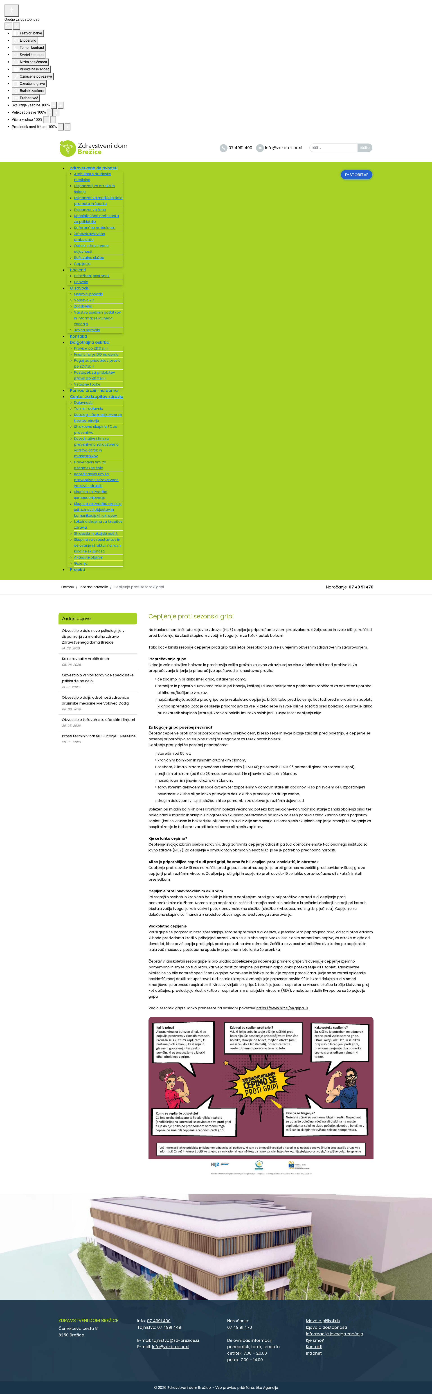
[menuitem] (95, 168)
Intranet (314, 1353)
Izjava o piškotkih (323, 1321)
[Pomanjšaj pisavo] (50, 112)
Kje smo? (315, 1340)
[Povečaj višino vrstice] (53, 119)
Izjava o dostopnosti (326, 1327)
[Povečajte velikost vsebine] (60, 105)
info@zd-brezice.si (170, 1346)
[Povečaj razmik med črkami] (67, 126)
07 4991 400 (159, 1321)
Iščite (365, 147)
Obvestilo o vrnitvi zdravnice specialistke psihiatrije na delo (98, 678)
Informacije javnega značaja (334, 1334)
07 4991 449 (169, 1327)
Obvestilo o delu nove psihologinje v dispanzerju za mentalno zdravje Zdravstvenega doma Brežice (93, 636)
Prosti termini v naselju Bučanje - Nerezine (99, 736)
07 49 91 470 (361, 587)
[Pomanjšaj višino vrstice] (46, 119)
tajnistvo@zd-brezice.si (175, 1340)
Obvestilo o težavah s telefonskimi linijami (98, 719)
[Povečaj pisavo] (56, 112)
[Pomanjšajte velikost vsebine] (54, 105)
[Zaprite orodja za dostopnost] (16, 26)
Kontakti (314, 1346)
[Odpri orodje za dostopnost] (11, 10)
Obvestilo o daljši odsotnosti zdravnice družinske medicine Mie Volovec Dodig (95, 700)
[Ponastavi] (8, 26)
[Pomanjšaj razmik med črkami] (61, 126)
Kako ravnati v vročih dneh (85, 658)
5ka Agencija (267, 1387)
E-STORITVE (356, 174)
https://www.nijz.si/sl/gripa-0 (282, 1008)
